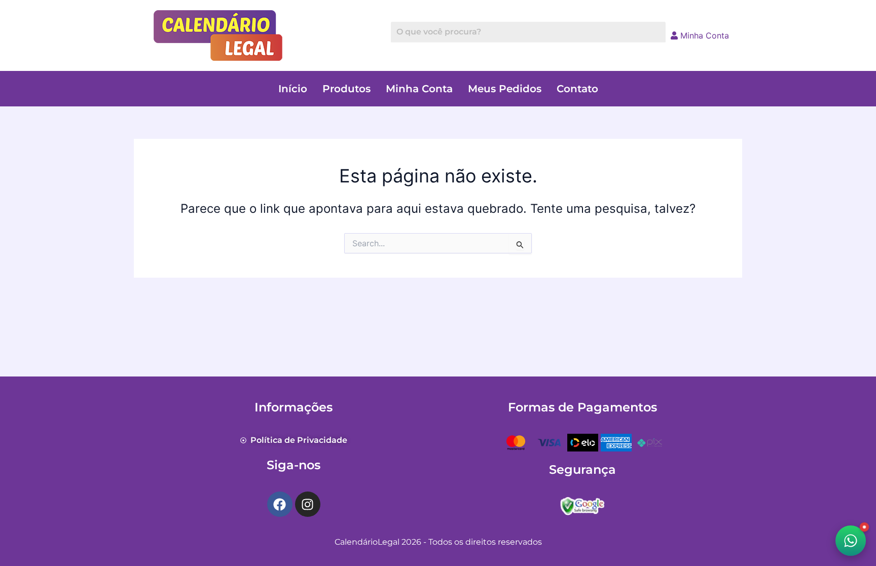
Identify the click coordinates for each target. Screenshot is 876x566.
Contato (577, 89)
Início (292, 89)
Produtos (346, 89)
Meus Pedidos (504, 89)
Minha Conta (703, 35)
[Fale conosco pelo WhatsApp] (850, 540)
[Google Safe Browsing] (582, 505)
